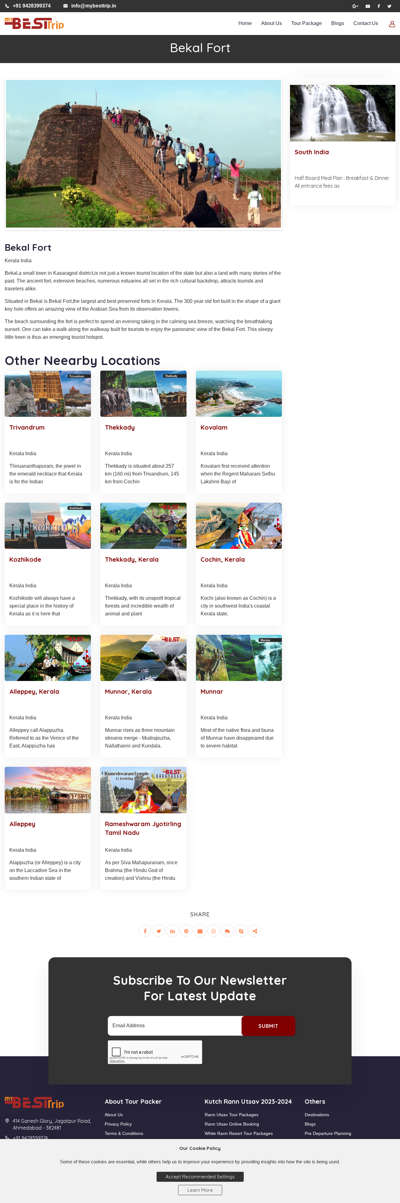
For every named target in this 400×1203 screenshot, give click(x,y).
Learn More (200, 1190)
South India (312, 152)
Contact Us (365, 23)
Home (245, 23)
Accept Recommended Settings (200, 1177)
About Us (271, 23)
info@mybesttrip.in (93, 5)
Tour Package (306, 23)
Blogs (337, 23)
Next (291, 162)
